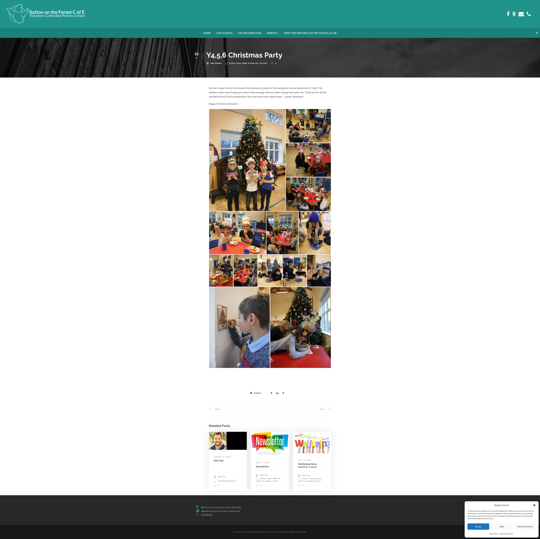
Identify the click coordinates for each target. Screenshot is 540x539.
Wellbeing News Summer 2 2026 (307, 465)
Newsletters (272, 481)
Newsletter (262, 466)
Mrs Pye (222, 477)
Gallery (263, 63)
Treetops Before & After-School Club (310, 33)
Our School (224, 33)
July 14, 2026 (304, 460)
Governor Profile (227, 481)
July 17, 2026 (262, 462)
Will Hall (218, 460)
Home (207, 33)
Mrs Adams (216, 63)
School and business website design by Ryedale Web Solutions (270, 532)
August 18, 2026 (222, 457)
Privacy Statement (506, 533)
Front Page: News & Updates (243, 63)
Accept (478, 526)
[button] (534, 505)
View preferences (525, 526)
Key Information (249, 33)
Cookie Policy (493, 533)
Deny (501, 526)
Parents (272, 33)
